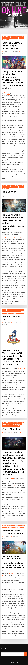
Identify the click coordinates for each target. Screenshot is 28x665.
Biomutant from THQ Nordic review (12, 532)
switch (12, 311)
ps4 (20, 36)
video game (5, 38)
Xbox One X (5, 39)
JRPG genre (14, 485)
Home (14, 18)
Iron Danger (9, 191)
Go (25, 654)
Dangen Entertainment (8, 92)
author (4, 36)
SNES (16, 408)
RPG (3, 575)
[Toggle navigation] (25, 2)
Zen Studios (17, 426)
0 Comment (5, 53)
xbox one (21, 38)
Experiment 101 (12, 573)
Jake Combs (15, 36)
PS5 (22, 36)
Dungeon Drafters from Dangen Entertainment (14, 20)
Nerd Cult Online (8, 2)
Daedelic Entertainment (18, 238)
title (8, 93)
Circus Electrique (11, 429)
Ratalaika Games (6, 311)
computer (9, 36)
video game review (13, 38)
